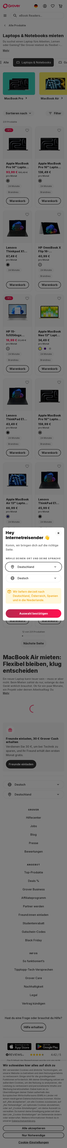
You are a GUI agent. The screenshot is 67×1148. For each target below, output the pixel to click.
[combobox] (33, 567)
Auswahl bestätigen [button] (33, 613)
